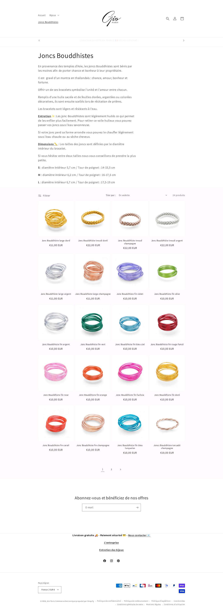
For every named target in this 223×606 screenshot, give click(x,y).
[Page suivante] (120, 469)
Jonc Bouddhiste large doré (56, 240)
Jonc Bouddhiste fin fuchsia (130, 395)
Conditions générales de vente (130, 604)
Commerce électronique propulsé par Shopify (74, 601)
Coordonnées (179, 601)
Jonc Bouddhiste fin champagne (93, 445)
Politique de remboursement (136, 601)
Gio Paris (51, 601)
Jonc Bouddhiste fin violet (130, 294)
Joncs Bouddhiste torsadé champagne (167, 447)
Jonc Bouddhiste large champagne (93, 294)
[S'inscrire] (137, 507)
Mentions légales (153, 604)
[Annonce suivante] (183, 40)
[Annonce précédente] (39, 40)
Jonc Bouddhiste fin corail (56, 445)
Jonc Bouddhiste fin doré (167, 395)
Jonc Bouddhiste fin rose (56, 395)
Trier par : (110, 195)
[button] (54, 15)
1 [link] (102, 469)
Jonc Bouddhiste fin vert (92, 344)
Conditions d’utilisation (174, 604)
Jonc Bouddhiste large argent (56, 294)
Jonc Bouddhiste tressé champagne (130, 242)
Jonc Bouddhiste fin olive (167, 294)
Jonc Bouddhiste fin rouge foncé (167, 344)
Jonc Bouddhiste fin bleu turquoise (130, 447)
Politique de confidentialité (109, 601)
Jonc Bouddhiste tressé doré (93, 240)
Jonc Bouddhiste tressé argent (167, 240)
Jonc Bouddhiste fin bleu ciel (130, 344)
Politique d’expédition (160, 601)
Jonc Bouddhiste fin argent (56, 344)
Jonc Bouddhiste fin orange (93, 395)
